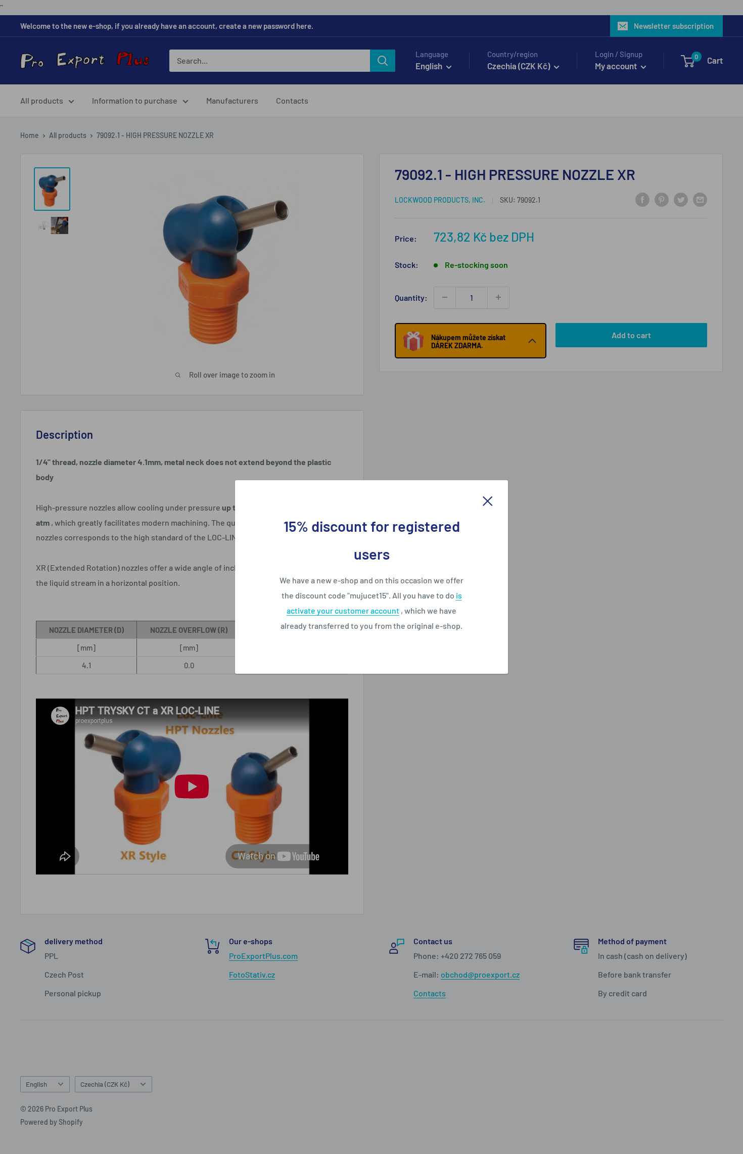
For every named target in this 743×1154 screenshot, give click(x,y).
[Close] (488, 499)
